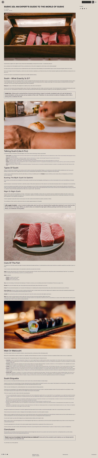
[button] (93, 2)
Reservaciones (65, 454)
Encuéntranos (94, 454)
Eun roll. (57, 160)
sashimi (31, 180)
